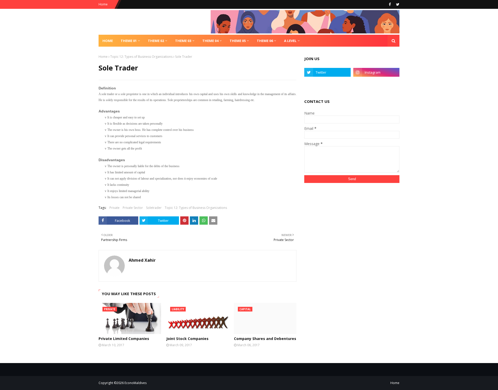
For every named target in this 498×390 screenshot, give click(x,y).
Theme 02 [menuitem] (156, 40)
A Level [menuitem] (290, 40)
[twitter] (397, 4)
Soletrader (154, 207)
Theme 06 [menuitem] (265, 40)
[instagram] (376, 72)
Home (103, 4)
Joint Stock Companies (187, 338)
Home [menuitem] (107, 40)
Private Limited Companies (124, 338)
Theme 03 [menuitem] (183, 40)
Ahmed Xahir (142, 260)
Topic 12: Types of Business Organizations (141, 56)
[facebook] (390, 4)
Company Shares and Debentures (265, 338)
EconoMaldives (136, 383)
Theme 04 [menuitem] (210, 40)
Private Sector (133, 207)
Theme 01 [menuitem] (129, 40)
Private (114, 207)
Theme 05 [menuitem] (238, 40)
